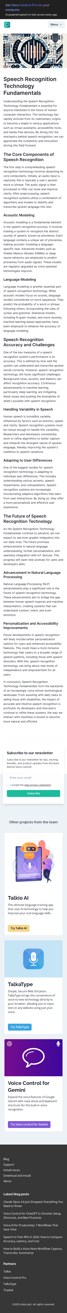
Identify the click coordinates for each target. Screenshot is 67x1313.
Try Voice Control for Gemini (29, 1124)
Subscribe (33, 793)
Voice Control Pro (14, 1278)
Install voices (11, 1170)
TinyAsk (8, 1290)
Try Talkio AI (19, 928)
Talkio (7, 1271)
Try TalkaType (20, 1027)
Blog (6, 1159)
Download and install (17, 1175)
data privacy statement (37, 785)
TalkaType (9, 1284)
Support (8, 1164)
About (7, 1181)
